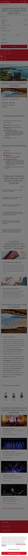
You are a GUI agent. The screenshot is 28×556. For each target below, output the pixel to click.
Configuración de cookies (14, 549)
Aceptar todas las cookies (14, 553)
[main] (14, 544)
